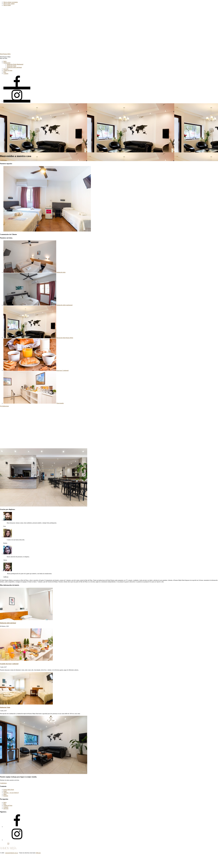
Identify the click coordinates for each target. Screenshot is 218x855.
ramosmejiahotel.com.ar (11, 853)
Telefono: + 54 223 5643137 (11, 792)
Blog (4, 804)
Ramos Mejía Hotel (8, 789)
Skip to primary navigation (10, 2)
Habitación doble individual (8, 623)
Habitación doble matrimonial (64, 305)
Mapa (4, 794)
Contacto (5, 807)
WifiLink (38, 853)
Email (5, 791)
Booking (5, 795)
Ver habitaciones (4, 406)
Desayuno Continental (63, 370)
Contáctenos (3, 783)
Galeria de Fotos (7, 805)
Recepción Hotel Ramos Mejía (65, 337)
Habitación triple (61, 272)
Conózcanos (3, 160)
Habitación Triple (5, 707)
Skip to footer (7, 5)
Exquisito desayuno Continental (9, 663)
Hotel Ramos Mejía (5, 54)
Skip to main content (8, 3)
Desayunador (60, 403)
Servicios (5, 808)
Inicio (4, 802)
